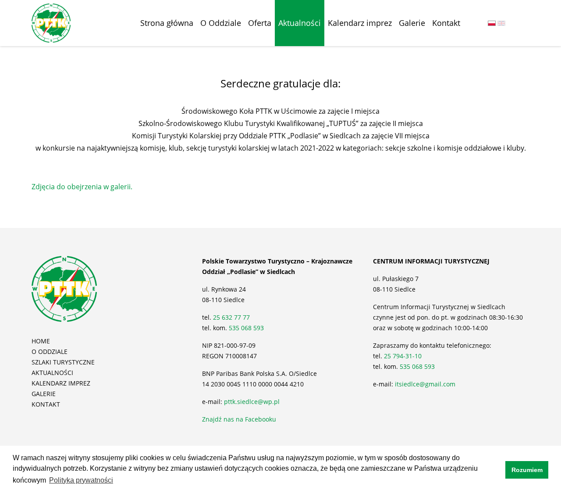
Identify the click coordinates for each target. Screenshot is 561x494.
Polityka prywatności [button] (81, 480)
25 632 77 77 (232, 317)
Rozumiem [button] (527, 469)
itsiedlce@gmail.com (425, 384)
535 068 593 (246, 328)
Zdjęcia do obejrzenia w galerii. (82, 186)
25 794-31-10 (403, 356)
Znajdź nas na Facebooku (239, 419)
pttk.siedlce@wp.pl (252, 401)
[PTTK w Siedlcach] (51, 22)
